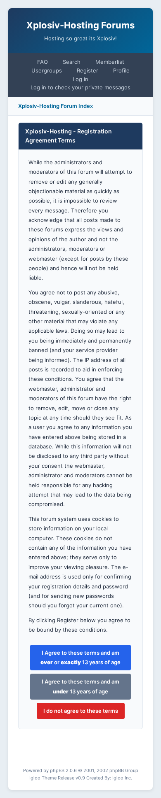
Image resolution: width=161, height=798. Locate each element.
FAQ (42, 61)
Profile (121, 70)
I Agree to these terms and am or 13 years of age (80, 657)
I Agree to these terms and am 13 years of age (80, 686)
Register (87, 70)
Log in (80, 79)
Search (71, 61)
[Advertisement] (89, 754)
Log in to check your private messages (80, 87)
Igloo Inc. (122, 778)
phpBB (57, 770)
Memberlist (109, 61)
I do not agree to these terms (80, 710)
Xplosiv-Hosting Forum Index (55, 106)
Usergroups (46, 70)
